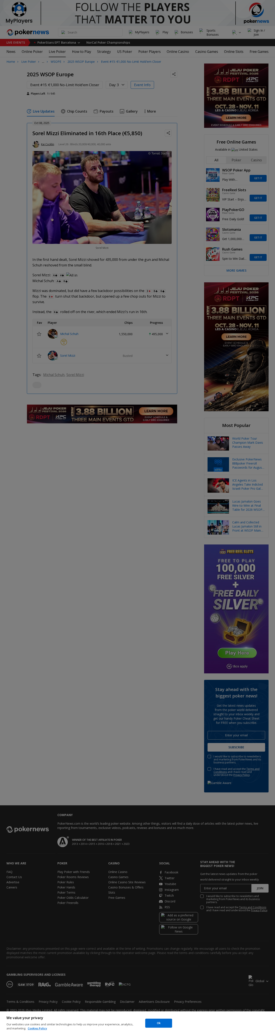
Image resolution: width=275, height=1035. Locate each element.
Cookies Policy (37, 1028)
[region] (137, 1023)
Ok (158, 1023)
